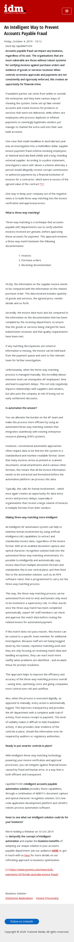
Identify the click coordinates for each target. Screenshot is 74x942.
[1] (42, 184)
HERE (55, 850)
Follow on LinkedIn (21, 921)
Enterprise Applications (19, 898)
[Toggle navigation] (67, 11)
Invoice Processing (47, 898)
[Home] (15, 8)
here (27, 855)
